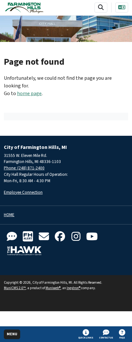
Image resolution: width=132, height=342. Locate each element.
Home (9, 215)
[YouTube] (92, 237)
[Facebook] (60, 237)
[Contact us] (12, 237)
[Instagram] (76, 237)
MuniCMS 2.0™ (15, 288)
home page (29, 93)
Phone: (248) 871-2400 (24, 168)
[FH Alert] (28, 237)
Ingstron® (73, 288)
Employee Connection (23, 192)
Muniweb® (53, 288)
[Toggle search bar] (101, 7)
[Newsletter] (44, 237)
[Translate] (121, 7)
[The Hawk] (24, 250)
